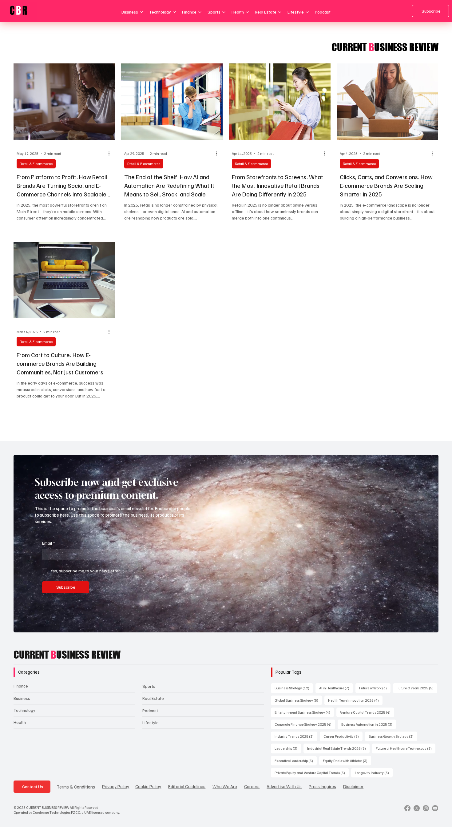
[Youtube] (435, 808)
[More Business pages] (141, 12)
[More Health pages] (247, 12)
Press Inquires (322, 786)
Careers (252, 786)
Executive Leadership (296, 760)
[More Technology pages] (174, 12)
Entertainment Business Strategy (304, 712)
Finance (21, 685)
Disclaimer (353, 786)
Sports (148, 686)
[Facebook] (407, 808)
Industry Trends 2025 (296, 736)
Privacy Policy (115, 786)
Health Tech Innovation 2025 (355, 700)
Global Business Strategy (298, 700)
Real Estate (153, 698)
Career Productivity (343, 736)
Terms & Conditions (76, 786)
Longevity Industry (374, 772)
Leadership (288, 748)
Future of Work (375, 687)
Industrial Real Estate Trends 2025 (338, 748)
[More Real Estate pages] (279, 12)
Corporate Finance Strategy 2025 (305, 724)
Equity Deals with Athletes (347, 760)
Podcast (150, 710)
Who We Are (224, 786)
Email (48, 543)
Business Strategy (294, 687)
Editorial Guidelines (186, 786)
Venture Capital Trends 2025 (367, 712)
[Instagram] (426, 808)
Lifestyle (150, 722)
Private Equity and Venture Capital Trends (312, 772)
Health (20, 722)
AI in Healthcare (336, 687)
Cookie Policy (148, 786)
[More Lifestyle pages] (307, 12)
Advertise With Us (284, 786)
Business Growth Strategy (393, 736)
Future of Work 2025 (417, 687)
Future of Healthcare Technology (405, 748)
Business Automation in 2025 (368, 724)
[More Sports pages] (223, 12)
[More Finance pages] (199, 12)
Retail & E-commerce (36, 163)
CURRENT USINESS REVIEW (67, 655)
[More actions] (111, 153)
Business (22, 698)
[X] (417, 808)
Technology (24, 710)
